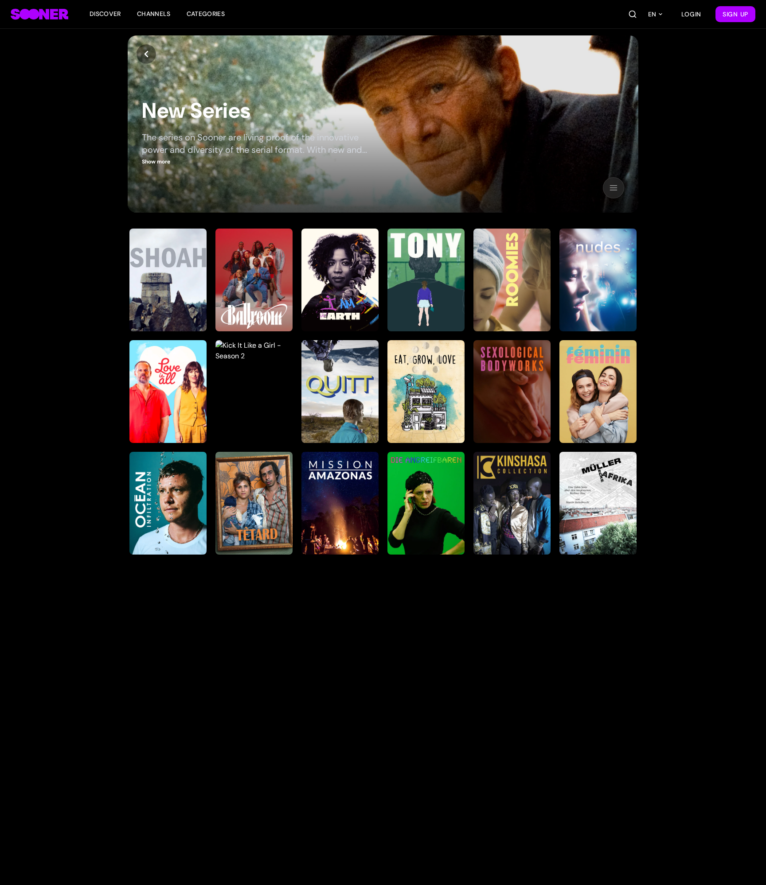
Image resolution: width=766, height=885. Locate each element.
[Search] (632, 14)
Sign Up (735, 14)
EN (652, 14)
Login (691, 14)
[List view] (613, 187)
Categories (206, 14)
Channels (154, 14)
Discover (105, 14)
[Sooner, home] (39, 14)
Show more (156, 161)
